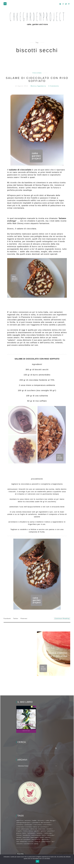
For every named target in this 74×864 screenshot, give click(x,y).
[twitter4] (66, 3)
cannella (19, 824)
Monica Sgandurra (38, 86)
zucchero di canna (31, 843)
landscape (48, 833)
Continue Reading (62, 618)
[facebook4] (63, 3)
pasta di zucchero (23, 839)
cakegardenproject (23, 822)
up (53, 841)
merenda (50, 835)
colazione (20, 826)
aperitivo (19, 820)
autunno (28, 820)
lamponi (40, 833)
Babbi (34, 820)
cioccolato (47, 824)
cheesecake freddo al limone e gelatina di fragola (53, 656)
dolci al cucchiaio (53, 647)
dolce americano (22, 829)
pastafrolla (36, 839)
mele (44, 835)
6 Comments (54, 86)
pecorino (45, 839)
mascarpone (36, 835)
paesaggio (35, 837)
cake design (50, 820)
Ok (37, 861)
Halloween (31, 833)
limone (18, 835)
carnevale (28, 824)
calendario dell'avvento (41, 822)
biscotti (41, 820)
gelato (43, 831)
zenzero (19, 843)
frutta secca (28, 831)
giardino (51, 831)
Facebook (7, 618)
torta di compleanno (42, 841)
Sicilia (30, 841)
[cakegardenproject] (37, 18)
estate (49, 829)
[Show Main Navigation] (5, 3)
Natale (18, 837)
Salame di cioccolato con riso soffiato (37, 79)
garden (37, 831)
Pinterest (24, 618)
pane (42, 837)
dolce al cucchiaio (40, 826)
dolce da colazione (38, 829)
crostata (28, 826)
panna (47, 837)
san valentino (21, 841)
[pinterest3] (69, 3)
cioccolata (37, 73)
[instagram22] (60, 3)
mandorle (26, 835)
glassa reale (21, 833)
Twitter (16, 618)
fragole (19, 831)
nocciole (26, 837)
